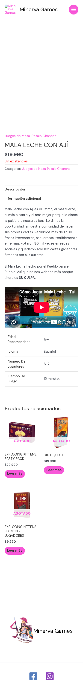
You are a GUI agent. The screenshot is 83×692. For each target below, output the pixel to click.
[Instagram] (49, 676)
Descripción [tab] (15, 189)
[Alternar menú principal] (73, 9)
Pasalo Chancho (44, 136)
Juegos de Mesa (17, 136)
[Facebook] (33, 676)
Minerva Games (39, 9)
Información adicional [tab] (23, 198)
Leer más (14, 473)
